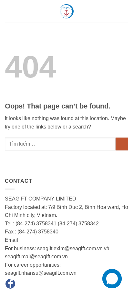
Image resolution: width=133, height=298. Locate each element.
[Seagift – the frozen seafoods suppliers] (66, 11)
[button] (9, 11)
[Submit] (122, 144)
